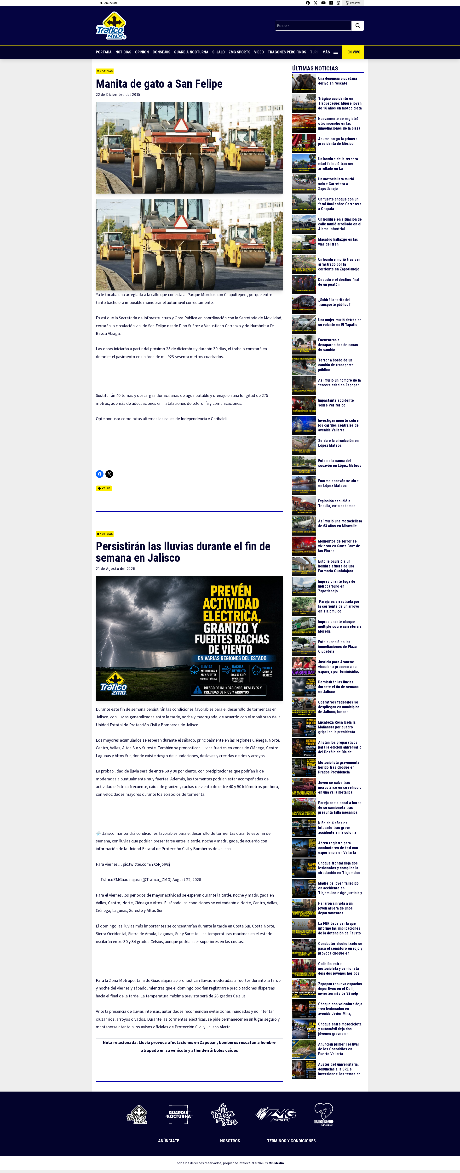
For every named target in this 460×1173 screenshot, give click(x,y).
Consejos (161, 52)
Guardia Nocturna (191, 52)
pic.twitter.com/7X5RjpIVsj (146, 864)
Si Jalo (218, 52)
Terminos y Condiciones (291, 1140)
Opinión (142, 52)
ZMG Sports (239, 52)
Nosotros (230, 1140)
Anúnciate (168, 1140)
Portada (104, 52)
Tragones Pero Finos (287, 52)
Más (326, 52)
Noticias (123, 52)
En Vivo (353, 52)
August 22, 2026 (186, 879)
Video (259, 52)
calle (106, 488)
